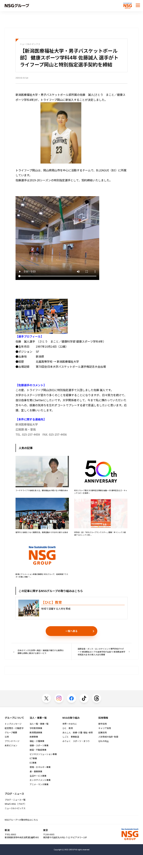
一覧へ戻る (71, 631)
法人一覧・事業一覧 (39, 723)
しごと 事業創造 (70, 736)
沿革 (7, 736)
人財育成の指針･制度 (108, 736)
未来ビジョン (11, 745)
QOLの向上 (103, 741)
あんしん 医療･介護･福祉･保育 (77, 732)
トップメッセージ (13, 723)
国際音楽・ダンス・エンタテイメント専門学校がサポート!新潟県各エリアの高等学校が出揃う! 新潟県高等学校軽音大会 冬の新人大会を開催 (101, 651)
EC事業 (33, 762)
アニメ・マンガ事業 (39, 784)
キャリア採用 (104, 728)
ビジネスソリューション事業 (43, 754)
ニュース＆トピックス (15, 808)
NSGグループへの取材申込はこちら (21, 819)
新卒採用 (102, 723)
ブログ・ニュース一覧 (15, 799)
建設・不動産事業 (38, 749)
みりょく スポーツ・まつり (76, 741)
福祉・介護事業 (37, 741)
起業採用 (102, 732)
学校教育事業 (36, 728)
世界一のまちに (69, 723)
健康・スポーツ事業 (39, 745)
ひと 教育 (67, 728)
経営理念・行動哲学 (14, 728)
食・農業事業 (36, 771)
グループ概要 (11, 732)
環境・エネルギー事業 (40, 767)
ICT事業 (33, 758)
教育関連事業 (36, 732)
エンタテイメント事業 (40, 780)
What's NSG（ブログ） (15, 803)
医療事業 (34, 736)
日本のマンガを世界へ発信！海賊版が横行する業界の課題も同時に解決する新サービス (41, 652)
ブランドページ (12, 741)
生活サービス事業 (38, 775)
